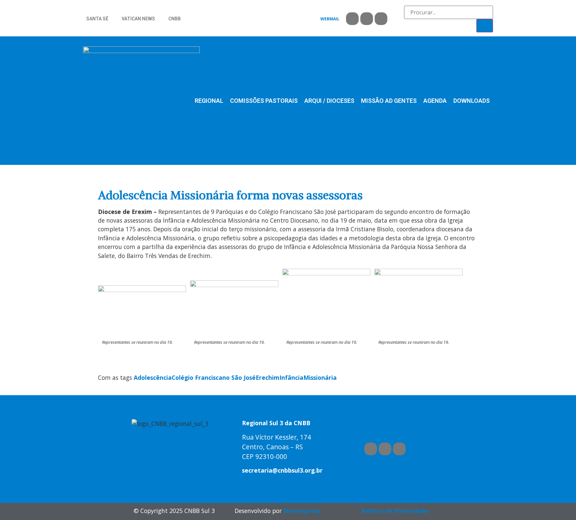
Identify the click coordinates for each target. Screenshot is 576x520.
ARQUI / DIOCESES (329, 100)
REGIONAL (209, 100)
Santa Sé (97, 18)
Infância (291, 377)
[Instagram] (381, 18)
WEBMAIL (329, 19)
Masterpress (301, 511)
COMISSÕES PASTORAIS (264, 100)
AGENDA (435, 100)
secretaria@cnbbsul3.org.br (282, 470)
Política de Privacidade (394, 511)
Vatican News (138, 18)
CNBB (174, 18)
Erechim (267, 377)
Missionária (320, 377)
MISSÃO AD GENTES (389, 100)
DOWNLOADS (471, 100)
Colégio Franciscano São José (214, 377)
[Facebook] (352, 18)
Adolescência (153, 377)
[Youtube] (366, 18)
